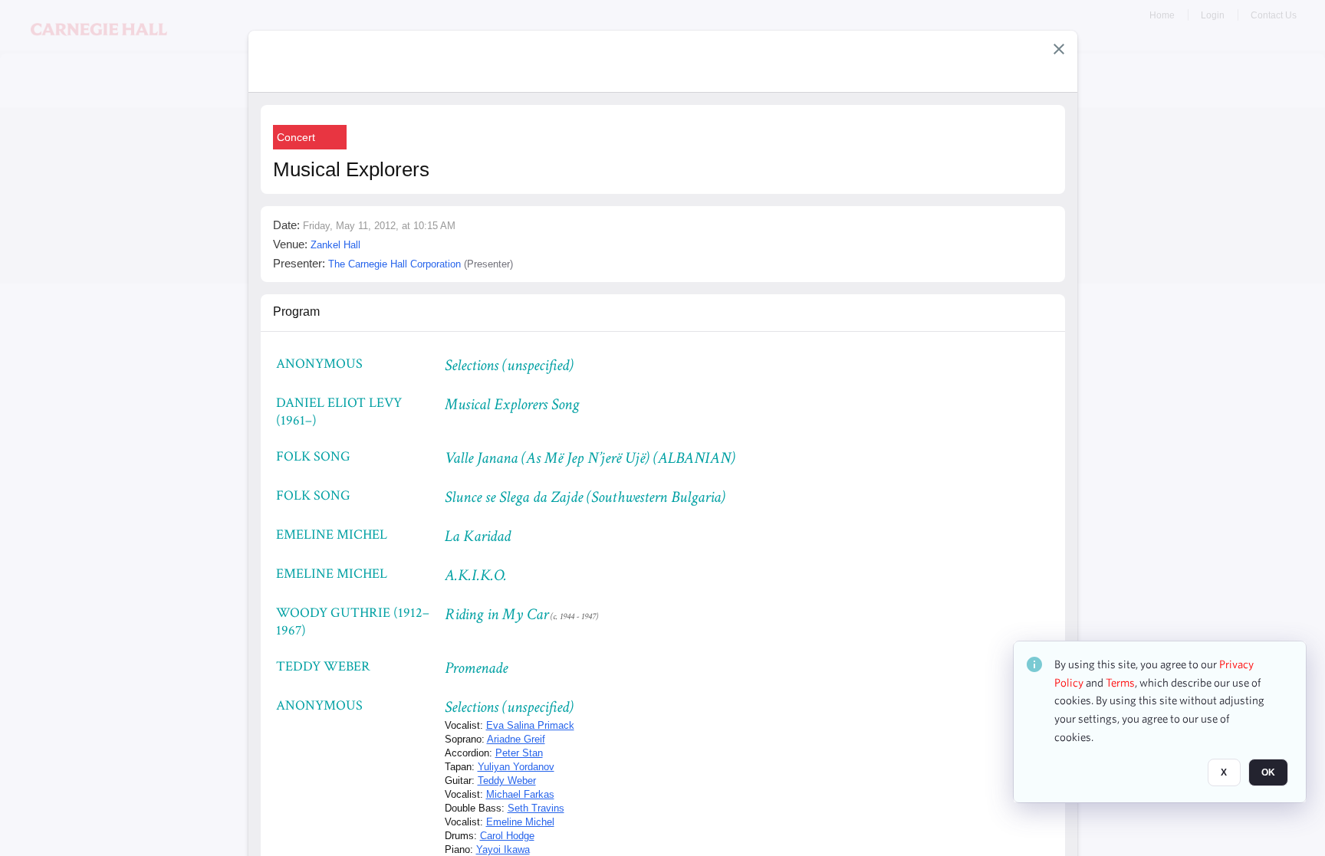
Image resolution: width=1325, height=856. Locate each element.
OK (1268, 772)
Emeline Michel (520, 822)
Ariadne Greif (516, 739)
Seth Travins (536, 808)
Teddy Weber (507, 780)
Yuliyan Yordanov (516, 766)
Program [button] (296, 311)
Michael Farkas (520, 794)
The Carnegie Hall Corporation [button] (394, 264)
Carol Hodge (507, 835)
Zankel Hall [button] (335, 245)
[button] (1059, 49)
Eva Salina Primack (530, 725)
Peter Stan (519, 753)
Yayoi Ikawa (503, 849)
